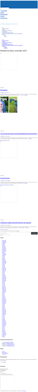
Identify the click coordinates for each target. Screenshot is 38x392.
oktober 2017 (4, 290)
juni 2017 (3, 294)
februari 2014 (4, 331)
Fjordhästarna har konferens (9, 343)
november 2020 (4, 261)
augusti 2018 (4, 281)
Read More (30, 138)
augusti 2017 (4, 292)
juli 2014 (3, 326)
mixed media (11, 184)
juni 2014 (3, 327)
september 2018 (4, 280)
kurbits (5, 140)
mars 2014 (3, 330)
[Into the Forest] (19, 158)
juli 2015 (3, 315)
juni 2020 (3, 264)
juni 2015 (3, 316)
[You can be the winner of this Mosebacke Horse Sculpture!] (19, 113)
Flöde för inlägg (4, 352)
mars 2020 (3, 267)
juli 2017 (3, 293)
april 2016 (3, 307)
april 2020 (3, 266)
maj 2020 (3, 265)
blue (0, 140)
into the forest (8, 184)
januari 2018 (4, 287)
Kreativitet (8, 225)
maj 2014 (3, 328)
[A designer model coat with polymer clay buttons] (19, 202)
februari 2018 (4, 286)
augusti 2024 (4, 251)
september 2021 (4, 254)
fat (3, 140)
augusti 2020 (4, 263)
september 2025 (4, 242)
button (1, 229)
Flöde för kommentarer (5, 353)
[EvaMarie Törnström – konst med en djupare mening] (19, 16)
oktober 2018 (4, 279)
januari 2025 (4, 247)
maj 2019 (3, 273)
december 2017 (4, 288)
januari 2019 (4, 276)
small (8, 140)
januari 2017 (4, 298)
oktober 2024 (4, 249)
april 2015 (3, 318)
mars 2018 (3, 285)
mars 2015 (3, 319)
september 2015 (4, 313)
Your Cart (5, 6)
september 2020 (4, 262)
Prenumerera (34, 233)
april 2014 (3, 329)
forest (5, 184)
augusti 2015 (4, 314)
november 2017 (4, 289)
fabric (4, 229)
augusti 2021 (4, 255)
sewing (7, 229)
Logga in (3, 351)
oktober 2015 (4, 312)
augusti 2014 (4, 325)
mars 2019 (3, 274)
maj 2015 (3, 317)
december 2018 (4, 277)
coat (2, 229)
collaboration (2, 184)
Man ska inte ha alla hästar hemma (8, 342)
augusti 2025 (4, 243)
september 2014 (4, 324)
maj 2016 (3, 306)
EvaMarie (2, 92)
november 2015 (4, 311)
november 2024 (4, 248)
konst (7, 92)
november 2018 (4, 278)
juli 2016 (3, 304)
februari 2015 (4, 320)
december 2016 (4, 299)
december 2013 (4, 333)
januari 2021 (4, 260)
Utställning (8, 180)
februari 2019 (4, 275)
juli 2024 (3, 252)
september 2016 (4, 302)
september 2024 (4, 250)
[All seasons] (19, 70)
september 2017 (4, 291)
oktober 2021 (4, 253)
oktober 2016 (4, 301)
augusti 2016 (4, 303)
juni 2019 (3, 272)
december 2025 (4, 241)
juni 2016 (3, 305)
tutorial (8, 136)
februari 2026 (4, 240)
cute (2, 140)
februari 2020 (4, 268)
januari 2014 (4, 332)
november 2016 (4, 300)
